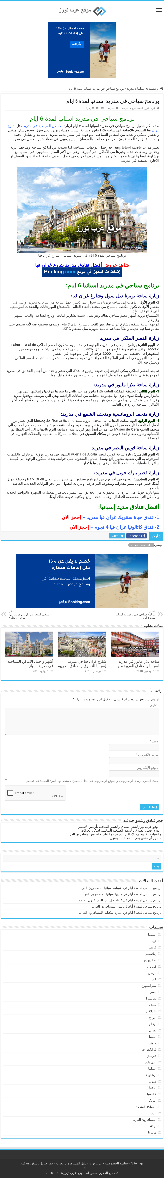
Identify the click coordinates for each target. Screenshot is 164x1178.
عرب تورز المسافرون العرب (138, 107)
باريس (152, 973)
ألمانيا (152, 1036)
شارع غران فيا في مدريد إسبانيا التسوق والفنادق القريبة (82, 663)
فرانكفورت (149, 1049)
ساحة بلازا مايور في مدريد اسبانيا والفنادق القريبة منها (138, 663)
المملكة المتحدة (146, 1107)
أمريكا (152, 1100)
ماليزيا (152, 1132)
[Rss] (85, 1168)
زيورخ (152, 1017)
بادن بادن (150, 1062)
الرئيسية (154, 88)
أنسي (152, 992)
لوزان (152, 1030)
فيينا (153, 941)
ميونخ (152, 1043)
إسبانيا (141, 88)
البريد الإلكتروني (147, 754)
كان (153, 979)
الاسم (154, 741)
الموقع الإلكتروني (148, 767)
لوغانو (152, 1024)
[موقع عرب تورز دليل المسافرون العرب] (82, 11)
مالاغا (152, 1087)
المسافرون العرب (144, 1119)
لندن (153, 1113)
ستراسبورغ (148, 985)
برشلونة (151, 1075)
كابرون (151, 966)
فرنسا (152, 947)
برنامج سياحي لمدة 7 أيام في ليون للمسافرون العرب (126, 906)
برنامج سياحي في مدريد (141, 545)
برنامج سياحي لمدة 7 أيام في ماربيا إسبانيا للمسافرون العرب (121, 894)
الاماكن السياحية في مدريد (42, 126)
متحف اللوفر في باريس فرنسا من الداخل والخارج (29, 614)
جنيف (152, 1004)
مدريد (130, 88)
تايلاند (152, 1126)
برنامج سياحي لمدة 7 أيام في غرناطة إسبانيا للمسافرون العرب (120, 900)
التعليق (154, 705)
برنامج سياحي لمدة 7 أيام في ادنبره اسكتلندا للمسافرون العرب (120, 912)
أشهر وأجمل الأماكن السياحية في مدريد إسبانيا (30, 663)
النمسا (152, 934)
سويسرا (151, 998)
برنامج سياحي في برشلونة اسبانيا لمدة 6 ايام (135, 614)
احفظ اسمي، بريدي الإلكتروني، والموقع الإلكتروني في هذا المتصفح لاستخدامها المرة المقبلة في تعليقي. (92, 781)
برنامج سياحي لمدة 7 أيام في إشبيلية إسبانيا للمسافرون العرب (120, 888)
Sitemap (137, 1163)
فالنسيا (151, 1094)
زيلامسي (150, 953)
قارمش (151, 1056)
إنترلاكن (151, 1011)
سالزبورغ (150, 960)
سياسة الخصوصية (117, 1163)
